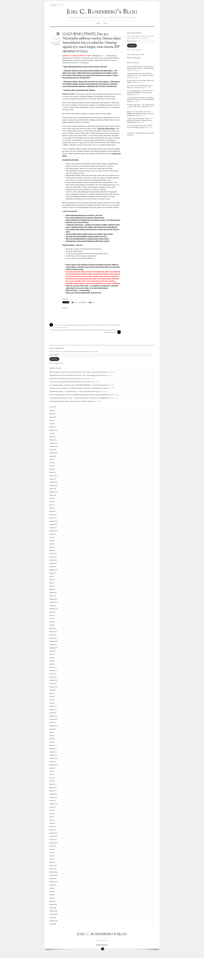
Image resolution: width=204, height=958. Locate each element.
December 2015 (53, 638)
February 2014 (53, 709)
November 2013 (53, 719)
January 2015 (52, 674)
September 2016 (53, 609)
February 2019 (53, 514)
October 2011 (52, 800)
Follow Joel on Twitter (135, 55)
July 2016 (51, 615)
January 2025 (52, 417)
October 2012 (52, 761)
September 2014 (53, 687)
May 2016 (52, 622)
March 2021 (52, 436)
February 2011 (53, 826)
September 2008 (53, 921)
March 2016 (52, 628)
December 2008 (53, 911)
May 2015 (52, 661)
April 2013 (52, 742)
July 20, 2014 (56, 39)
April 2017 (52, 586)
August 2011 (52, 807)
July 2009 (51, 888)
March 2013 (52, 745)
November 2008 (53, 914)
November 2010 (53, 836)
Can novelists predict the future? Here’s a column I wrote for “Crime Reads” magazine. (71, 401)
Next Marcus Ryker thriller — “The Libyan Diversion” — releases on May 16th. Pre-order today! (73, 391)
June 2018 (52, 540)
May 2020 (52, 466)
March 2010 (52, 862)
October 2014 (52, 683)
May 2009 (52, 895)
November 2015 (53, 641)
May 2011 (52, 816)
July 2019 (51, 498)
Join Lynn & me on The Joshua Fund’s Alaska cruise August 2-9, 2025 (67, 378)
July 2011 (51, 810)
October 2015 (52, 644)
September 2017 (53, 570)
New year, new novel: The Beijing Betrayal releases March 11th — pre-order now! (70, 381)
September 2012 (53, 765)
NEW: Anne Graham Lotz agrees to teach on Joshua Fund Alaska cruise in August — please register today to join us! (140, 68)
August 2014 (52, 690)
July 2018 (51, 537)
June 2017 (52, 579)
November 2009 (53, 875)
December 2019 (53, 482)
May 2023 (52, 420)
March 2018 (52, 550)
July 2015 (51, 654)
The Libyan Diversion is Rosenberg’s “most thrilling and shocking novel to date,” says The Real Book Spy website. (140, 99)
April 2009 (52, 898)
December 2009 (53, 872)
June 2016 (52, 618)
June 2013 (52, 735)
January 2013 (52, 752)
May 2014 (52, 700)
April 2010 (52, 859)
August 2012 (52, 768)
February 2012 (53, 787)
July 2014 (51, 693)
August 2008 (52, 924)
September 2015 (53, 648)
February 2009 (53, 904)
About (105, 23)
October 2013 (52, 722)
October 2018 (52, 527)
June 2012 (52, 774)
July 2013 (51, 732)
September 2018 (53, 531)
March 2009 (52, 901)
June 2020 (52, 462)
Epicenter (57, 45)
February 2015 (53, 670)
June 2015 (52, 657)
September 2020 (53, 453)
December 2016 (53, 599)
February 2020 (53, 475)
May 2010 (52, 856)
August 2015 (52, 651)
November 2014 (53, 680)
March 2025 (52, 414)
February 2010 (53, 865)
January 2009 (52, 908)
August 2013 (52, 729)
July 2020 (51, 459)
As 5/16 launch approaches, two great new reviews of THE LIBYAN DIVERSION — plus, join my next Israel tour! (140, 92)
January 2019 (52, 518)
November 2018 (53, 524)
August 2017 (52, 573)
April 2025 (52, 410)
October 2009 (52, 878)
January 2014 (52, 713)
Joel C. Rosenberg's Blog (102, 12)
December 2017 (53, 560)
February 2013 (53, 748)
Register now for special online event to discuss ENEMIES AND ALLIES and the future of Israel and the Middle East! (140, 113)
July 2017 (51, 576)
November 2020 (53, 446)
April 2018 (52, 547)
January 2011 (52, 830)
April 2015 (52, 664)
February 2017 (53, 592)
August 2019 (52, 495)
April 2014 (52, 703)
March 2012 (52, 784)
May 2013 (52, 739)
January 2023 (52, 427)
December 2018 (53, 521)
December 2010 (53, 833)
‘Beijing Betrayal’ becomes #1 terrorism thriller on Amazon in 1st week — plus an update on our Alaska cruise (140, 75)
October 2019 (52, 488)
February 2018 (53, 553)
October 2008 (52, 917)
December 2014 (53, 677)
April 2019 (52, 508)
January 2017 (52, 596)
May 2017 (52, 583)
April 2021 (52, 433)
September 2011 (53, 804)
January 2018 (52, 557)
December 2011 (53, 794)
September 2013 (53, 726)
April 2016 (52, 625)
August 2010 (52, 846)
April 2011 (52, 820)
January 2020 (52, 479)
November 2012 (53, 758)
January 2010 (52, 869)
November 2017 (53, 563)
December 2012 (53, 755)
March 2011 (52, 823)
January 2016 (52, 635)
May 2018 (52, 544)
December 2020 (53, 443)
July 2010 (51, 849)
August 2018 (52, 534)
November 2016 (53, 602)
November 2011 (53, 797)
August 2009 (52, 885)
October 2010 (52, 839)
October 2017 (52, 566)
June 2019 (52, 501)
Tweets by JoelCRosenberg (134, 57)
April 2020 (52, 469)
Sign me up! (132, 45)
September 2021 (53, 430)
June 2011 (52, 813)
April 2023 (52, 423)
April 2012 (52, 781)
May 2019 (52, 505)
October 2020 (52, 449)
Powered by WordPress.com (102, 945)
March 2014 (52, 706)
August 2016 (52, 612)
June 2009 (52, 891)
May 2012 (52, 778)
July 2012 (51, 771)
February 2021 (53, 440)
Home (98, 23)
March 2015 (52, 667)
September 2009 (53, 881)
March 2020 (52, 472)
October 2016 (52, 605)
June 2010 (52, 852)
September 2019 (53, 492)
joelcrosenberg (55, 43)
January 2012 (52, 791)
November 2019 (53, 485)
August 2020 (52, 456)
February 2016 (53, 631)
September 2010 (53, 843)
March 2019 (52, 511)
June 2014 (52, 696)
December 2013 (53, 716)
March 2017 (52, 589)
